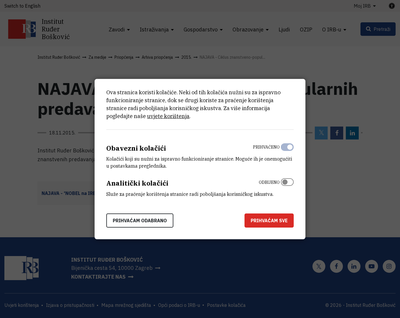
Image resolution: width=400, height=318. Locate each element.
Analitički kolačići (137, 183)
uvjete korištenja (168, 115)
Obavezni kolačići (136, 148)
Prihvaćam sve (269, 220)
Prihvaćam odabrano (140, 220)
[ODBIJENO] (287, 186)
